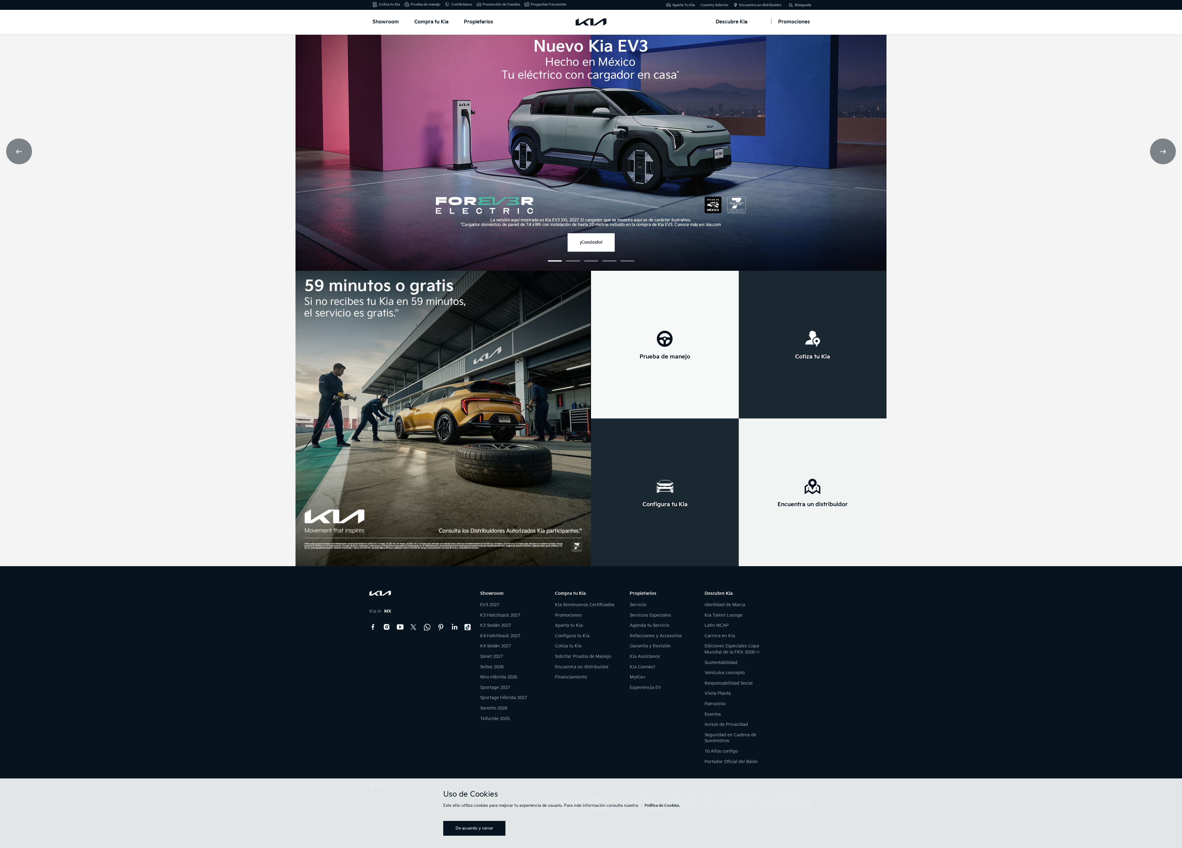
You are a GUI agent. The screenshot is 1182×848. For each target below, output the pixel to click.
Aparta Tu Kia (683, 5)
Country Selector (715, 5)
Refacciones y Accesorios (656, 635)
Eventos (713, 714)
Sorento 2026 (493, 708)
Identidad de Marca (725, 604)
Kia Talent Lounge (723, 615)
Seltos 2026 (492, 667)
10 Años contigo (721, 751)
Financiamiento (571, 677)
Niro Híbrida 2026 (498, 677)
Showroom (385, 22)
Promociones (568, 615)
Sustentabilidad (721, 662)
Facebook (373, 627)
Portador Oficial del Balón (731, 761)
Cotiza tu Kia (389, 4)
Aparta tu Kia (569, 625)
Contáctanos (461, 4)
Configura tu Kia (572, 635)
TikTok (468, 627)
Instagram (386, 627)
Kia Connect (642, 667)
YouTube (400, 627)
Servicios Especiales (650, 615)
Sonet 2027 (491, 656)
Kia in (380, 611)
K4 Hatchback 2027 (500, 635)
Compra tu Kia (431, 22)
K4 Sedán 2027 (495, 646)
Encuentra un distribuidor (760, 5)
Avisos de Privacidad (726, 724)
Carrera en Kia (720, 635)
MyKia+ (638, 677)
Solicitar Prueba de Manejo (583, 656)
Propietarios (478, 22)
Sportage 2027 (495, 687)
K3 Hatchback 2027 (500, 615)
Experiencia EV (645, 687)
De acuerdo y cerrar (474, 828)
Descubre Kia (731, 22)
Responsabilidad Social (729, 683)
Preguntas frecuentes (548, 4)
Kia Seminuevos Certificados (584, 604)
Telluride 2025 (495, 718)
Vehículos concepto (725, 672)
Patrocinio (715, 703)
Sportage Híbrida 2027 (503, 697)
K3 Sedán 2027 (495, 625)
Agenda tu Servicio (649, 625)
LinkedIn (454, 627)
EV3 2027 (489, 604)
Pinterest (440, 627)
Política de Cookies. (662, 805)
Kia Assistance (645, 656)
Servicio (638, 604)
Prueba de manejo (425, 4)
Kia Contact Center (427, 627)
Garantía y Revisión (650, 646)
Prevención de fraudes (501, 4)
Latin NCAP (717, 625)
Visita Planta (718, 693)
